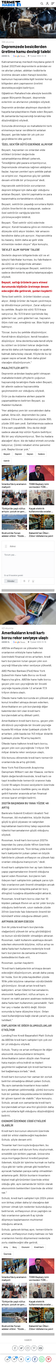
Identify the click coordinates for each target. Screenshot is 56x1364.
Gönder (11, 581)
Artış (6, 1247)
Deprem (18, 454)
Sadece (41, 454)
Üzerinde (7, 1254)
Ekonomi (25, 1247)
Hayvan (30, 454)
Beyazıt (7, 454)
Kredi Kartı (39, 1247)
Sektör (7, 460)
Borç (15, 1247)
